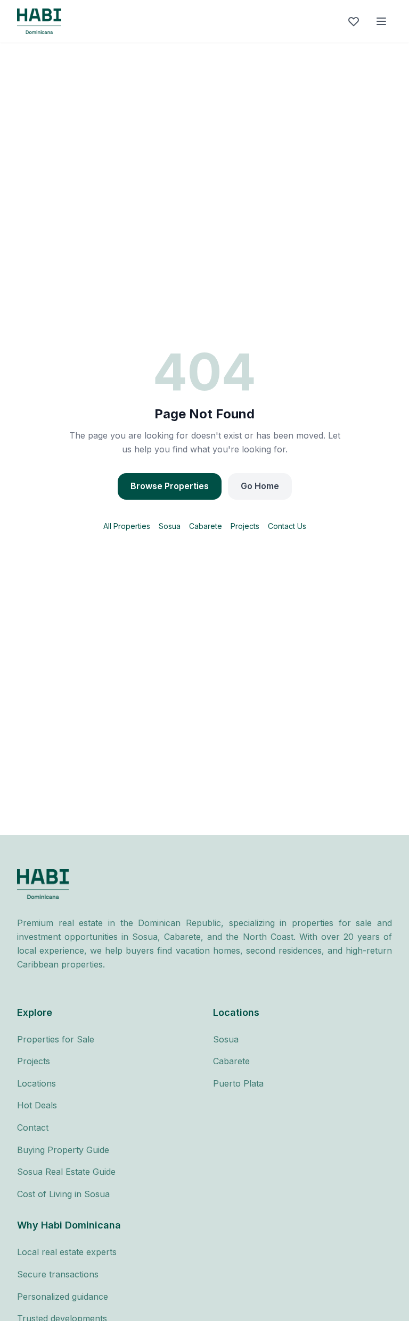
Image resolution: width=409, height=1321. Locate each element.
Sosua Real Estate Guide (66, 1171)
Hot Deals (37, 1105)
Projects (245, 526)
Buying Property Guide (63, 1150)
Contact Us (287, 526)
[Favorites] (353, 21)
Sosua (170, 526)
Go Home (260, 486)
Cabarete (205, 526)
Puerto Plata (238, 1083)
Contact (32, 1127)
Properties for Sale (55, 1039)
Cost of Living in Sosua (63, 1194)
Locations (36, 1083)
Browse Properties (169, 486)
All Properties (126, 526)
